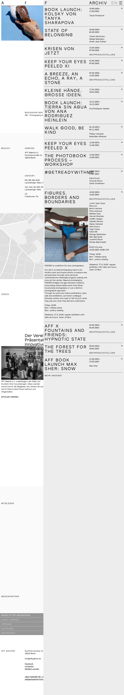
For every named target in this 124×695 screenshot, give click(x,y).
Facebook (29, 664)
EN (114, 3)
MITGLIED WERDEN (9, 397)
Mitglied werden (32, 669)
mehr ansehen (53, 376)
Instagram (29, 666)
